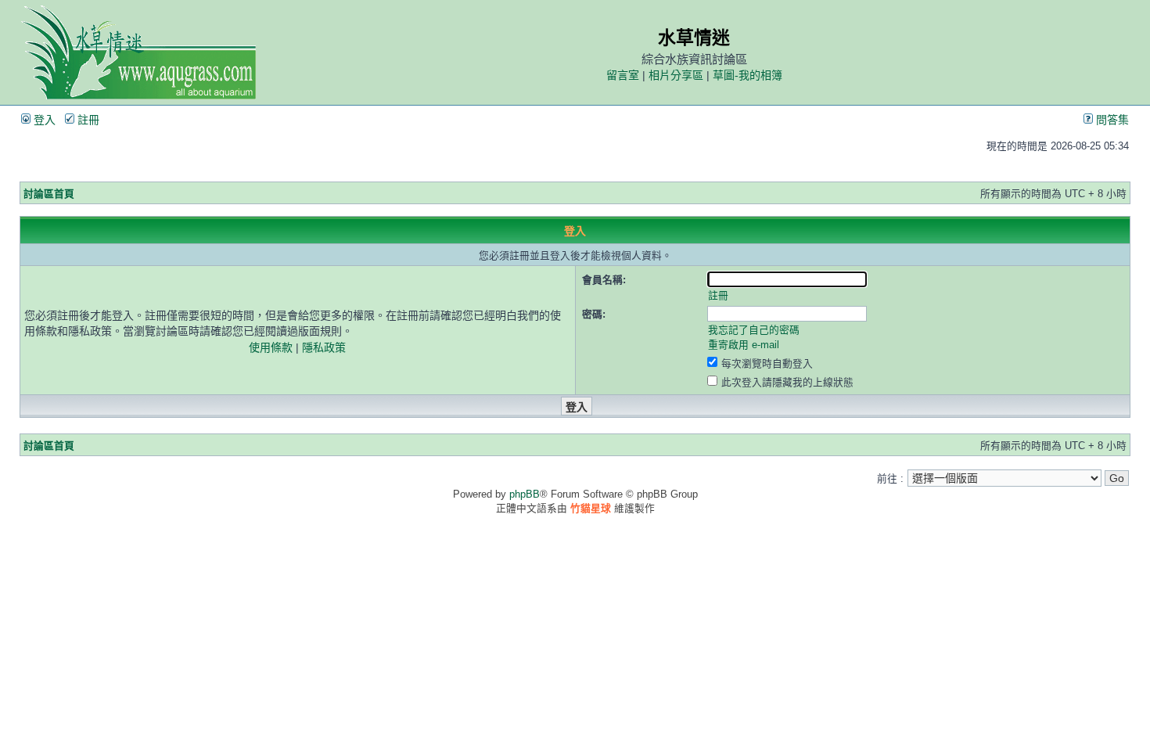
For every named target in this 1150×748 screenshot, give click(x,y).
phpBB (524, 494)
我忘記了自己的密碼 (754, 330)
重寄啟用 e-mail (743, 345)
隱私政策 (324, 347)
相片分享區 (676, 75)
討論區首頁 (48, 194)
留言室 (622, 75)
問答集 (1111, 119)
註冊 (86, 119)
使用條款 (271, 347)
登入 (43, 119)
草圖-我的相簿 (747, 75)
